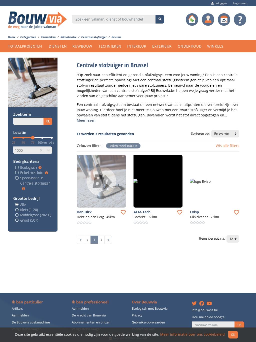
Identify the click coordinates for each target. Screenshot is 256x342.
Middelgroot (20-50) (35, 215)
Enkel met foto (31, 172)
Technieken (48, 37)
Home (12, 37)
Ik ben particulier (27, 302)
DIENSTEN (58, 46)
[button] (135, 146)
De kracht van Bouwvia (89, 315)
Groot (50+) (29, 220)
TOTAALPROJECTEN (25, 46)
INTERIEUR (136, 46)
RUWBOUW (82, 46)
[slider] (32, 137)
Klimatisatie (68, 37)
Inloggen (221, 3)
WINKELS (215, 46)
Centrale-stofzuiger (94, 37)
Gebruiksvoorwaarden (148, 322)
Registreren (240, 3)
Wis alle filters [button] (227, 145)
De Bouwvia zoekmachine (31, 322)
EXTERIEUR (162, 46)
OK (240, 325)
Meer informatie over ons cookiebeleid (192, 334)
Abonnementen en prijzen (91, 322)
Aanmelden (20, 315)
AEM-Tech (142, 212)
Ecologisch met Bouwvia (150, 308)
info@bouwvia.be (205, 310)
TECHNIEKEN (110, 46)
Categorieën (28, 37)
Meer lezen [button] (86, 120)
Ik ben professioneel (90, 302)
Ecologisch (28, 167)
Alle (23, 204)
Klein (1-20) (29, 209)
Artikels (17, 308)
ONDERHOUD (190, 46)
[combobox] (114, 19)
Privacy (137, 315)
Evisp (194, 212)
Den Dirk (84, 212)
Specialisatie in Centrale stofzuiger (35, 181)
